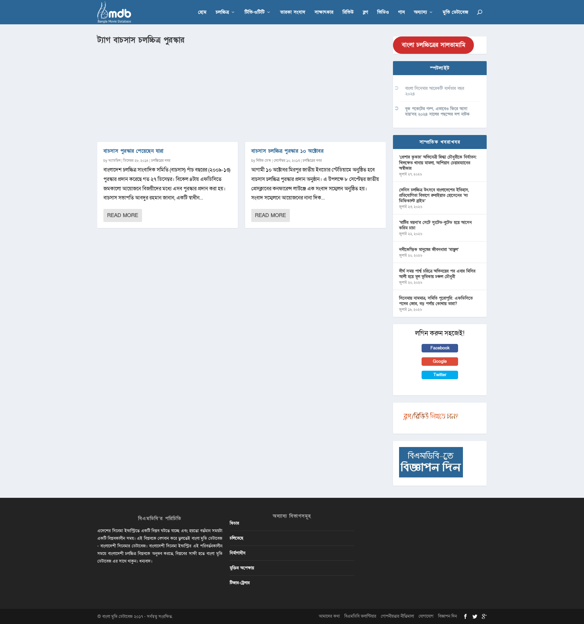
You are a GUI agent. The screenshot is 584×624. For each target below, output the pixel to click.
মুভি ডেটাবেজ (455, 13)
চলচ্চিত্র (222, 13)
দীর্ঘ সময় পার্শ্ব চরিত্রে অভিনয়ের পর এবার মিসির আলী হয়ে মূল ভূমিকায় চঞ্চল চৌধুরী (437, 273)
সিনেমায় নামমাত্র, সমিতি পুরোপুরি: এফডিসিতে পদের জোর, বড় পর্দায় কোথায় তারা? (436, 301)
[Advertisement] (241, 91)
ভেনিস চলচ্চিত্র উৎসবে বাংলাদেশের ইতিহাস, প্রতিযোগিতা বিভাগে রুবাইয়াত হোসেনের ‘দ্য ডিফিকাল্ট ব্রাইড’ (434, 195)
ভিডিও (383, 13)
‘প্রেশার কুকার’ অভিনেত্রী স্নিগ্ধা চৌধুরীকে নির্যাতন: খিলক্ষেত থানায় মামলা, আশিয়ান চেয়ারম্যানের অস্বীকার (438, 162)
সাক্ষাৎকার (324, 13)
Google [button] (440, 361)
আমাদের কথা (329, 616)
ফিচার (234, 523)
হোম (202, 13)
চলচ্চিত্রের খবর (160, 160)
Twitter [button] (440, 375)
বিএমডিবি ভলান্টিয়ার (360, 616)
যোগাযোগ (426, 616)
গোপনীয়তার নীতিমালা (397, 616)
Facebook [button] (440, 348)
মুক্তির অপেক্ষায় (242, 568)
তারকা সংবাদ (292, 13)
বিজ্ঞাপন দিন (447, 616)
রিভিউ (348, 13)
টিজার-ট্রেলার (240, 583)
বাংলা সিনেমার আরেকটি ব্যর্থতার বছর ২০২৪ (434, 91)
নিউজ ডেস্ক (263, 160)
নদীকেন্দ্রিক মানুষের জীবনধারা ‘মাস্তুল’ (429, 249)
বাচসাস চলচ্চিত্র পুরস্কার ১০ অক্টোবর (287, 150)
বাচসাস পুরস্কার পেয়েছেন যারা (133, 150)
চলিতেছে (236, 538)
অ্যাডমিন (114, 160)
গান (401, 13)
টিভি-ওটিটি (255, 13)
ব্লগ (365, 13)
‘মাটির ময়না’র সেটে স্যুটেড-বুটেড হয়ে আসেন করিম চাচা (435, 225)
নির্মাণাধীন (237, 553)
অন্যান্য (420, 13)
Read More (122, 215)
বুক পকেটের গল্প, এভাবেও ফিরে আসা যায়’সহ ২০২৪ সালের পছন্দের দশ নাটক (437, 111)
